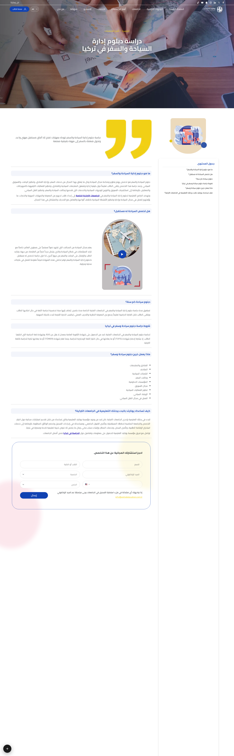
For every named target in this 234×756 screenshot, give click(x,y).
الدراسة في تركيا (71, 433)
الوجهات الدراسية (155, 9)
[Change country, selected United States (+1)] (87, 484)
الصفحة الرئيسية (176, 9)
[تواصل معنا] (7, 749)
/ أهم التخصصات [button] (113, 31)
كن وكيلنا (15, 2)
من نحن (60, 9)
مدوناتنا (73, 9)
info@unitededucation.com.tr (129, 497)
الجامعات (136, 9)
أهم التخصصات (119, 9)
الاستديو (88, 9)
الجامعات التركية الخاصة (88, 196)
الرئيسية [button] (125, 31)
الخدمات (101, 9)
